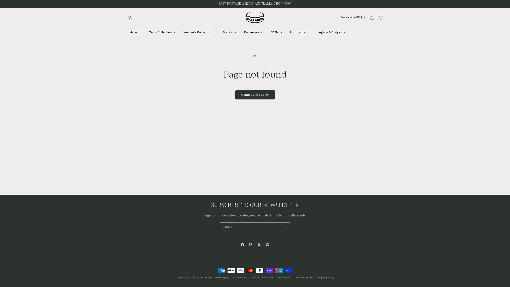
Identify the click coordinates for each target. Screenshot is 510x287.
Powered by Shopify (219, 278)
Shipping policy (326, 277)
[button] (130, 17)
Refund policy (240, 277)
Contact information (262, 277)
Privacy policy (284, 277)
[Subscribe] (286, 227)
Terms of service (305, 277)
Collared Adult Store (196, 278)
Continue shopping (255, 94)
